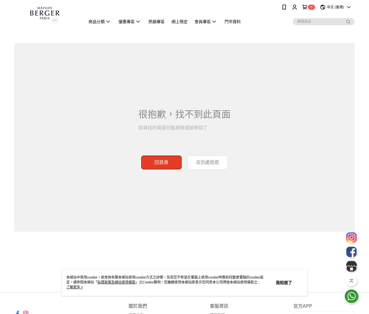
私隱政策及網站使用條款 (116, 282)
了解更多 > (74, 287)
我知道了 (284, 282)
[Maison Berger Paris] (46, 15)
